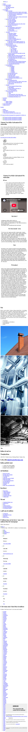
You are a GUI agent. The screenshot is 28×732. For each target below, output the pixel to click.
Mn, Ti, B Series (14, 52)
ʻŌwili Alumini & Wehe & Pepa (15, 86)
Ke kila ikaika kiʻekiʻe (12, 73)
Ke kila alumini (11, 22)
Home (4, 3)
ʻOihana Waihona (6, 492)
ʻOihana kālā (5, 496)
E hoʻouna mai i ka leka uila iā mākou (8, 137)
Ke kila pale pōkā (12, 74)
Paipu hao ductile (9, 43)
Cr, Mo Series (14, 48)
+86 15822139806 (7, 543)
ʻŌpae (9, 93)
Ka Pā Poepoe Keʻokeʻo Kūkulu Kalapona (17, 61)
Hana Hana (5, 490)
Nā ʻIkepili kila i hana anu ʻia (14, 28)
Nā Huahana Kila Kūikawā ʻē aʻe (15, 77)
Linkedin (5, 573)
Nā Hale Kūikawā (12, 37)
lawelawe (5, 97)
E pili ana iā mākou (7, 5)
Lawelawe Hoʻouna (7, 495)
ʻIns (4, 603)
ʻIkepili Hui (8, 6)
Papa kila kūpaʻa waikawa (13, 76)
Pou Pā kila (10, 92)
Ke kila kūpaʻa (11, 66)
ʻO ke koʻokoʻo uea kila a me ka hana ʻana (17, 95)
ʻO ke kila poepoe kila (12, 46)
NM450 (12, 69)
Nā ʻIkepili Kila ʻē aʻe (12, 30)
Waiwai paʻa (5, 503)
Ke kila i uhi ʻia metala (10, 19)
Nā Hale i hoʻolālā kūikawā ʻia (14, 39)
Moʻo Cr (13, 47)
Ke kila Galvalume (12, 21)
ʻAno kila (8, 32)
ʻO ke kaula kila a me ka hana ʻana (15, 94)
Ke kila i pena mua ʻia (12, 25)
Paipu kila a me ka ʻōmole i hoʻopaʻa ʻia (16, 41)
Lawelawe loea (6, 494)
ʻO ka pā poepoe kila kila (11, 45)
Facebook (5, 593)
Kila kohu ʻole (9, 79)
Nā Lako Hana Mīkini (7, 506)
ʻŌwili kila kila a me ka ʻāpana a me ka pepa (17, 81)
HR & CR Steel (9, 10)
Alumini (7, 84)
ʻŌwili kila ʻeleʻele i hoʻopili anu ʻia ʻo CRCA (17, 13)
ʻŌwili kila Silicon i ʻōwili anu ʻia (15, 14)
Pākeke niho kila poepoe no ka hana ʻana (16, 55)
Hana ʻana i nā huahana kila (11, 90)
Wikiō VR (8, 8)
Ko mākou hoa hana (10, 7)
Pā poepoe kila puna (12, 60)
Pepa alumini (11, 87)
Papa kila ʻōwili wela (12, 17)
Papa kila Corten (11, 75)
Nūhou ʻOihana (9, 101)
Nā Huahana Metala (7, 508)
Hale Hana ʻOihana (12, 33)
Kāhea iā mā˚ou (6, 104)
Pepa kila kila (11, 83)
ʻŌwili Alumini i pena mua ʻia (14, 88)
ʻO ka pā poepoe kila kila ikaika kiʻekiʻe (16, 62)
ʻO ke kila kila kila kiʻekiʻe (13, 63)
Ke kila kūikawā (9, 65)
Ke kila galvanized (12, 20)
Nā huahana (5, 9)
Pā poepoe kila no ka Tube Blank (15, 56)
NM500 (12, 70)
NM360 (12, 67)
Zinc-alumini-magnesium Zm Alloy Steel (16, 23)
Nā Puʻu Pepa (11, 29)
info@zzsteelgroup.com (15, 460)
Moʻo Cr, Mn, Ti (14, 50)
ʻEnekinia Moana (6, 505)
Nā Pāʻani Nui (11, 36)
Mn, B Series (13, 49)
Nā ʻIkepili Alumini (12, 89)
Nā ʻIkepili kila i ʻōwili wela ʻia (14, 27)
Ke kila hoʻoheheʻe (12, 15)
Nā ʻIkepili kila (9, 26)
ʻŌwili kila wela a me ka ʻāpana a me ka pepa (17, 16)
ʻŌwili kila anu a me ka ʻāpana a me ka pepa (17, 12)
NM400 (12, 68)
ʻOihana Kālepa (6, 493)
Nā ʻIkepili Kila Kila (12, 80)
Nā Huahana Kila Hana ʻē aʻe (14, 96)
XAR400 (13, 72)
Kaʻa (4, 504)
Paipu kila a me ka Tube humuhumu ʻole (16, 42)
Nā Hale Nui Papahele (13, 35)
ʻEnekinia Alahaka (12, 34)
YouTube (5, 583)
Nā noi (4, 99)
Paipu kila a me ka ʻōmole (11, 40)
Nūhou (4, 100)
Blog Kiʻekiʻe (6, 517)
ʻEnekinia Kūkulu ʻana (8, 502)
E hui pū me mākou (7, 103)
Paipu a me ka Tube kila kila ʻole (15, 82)
